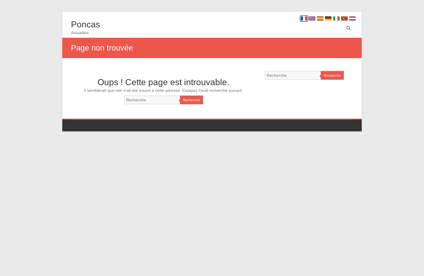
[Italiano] (336, 18)
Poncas (85, 24)
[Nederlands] (352, 18)
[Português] (344, 18)
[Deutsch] (328, 18)
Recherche (191, 100)
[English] (312, 18)
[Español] (320, 18)
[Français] (304, 18)
